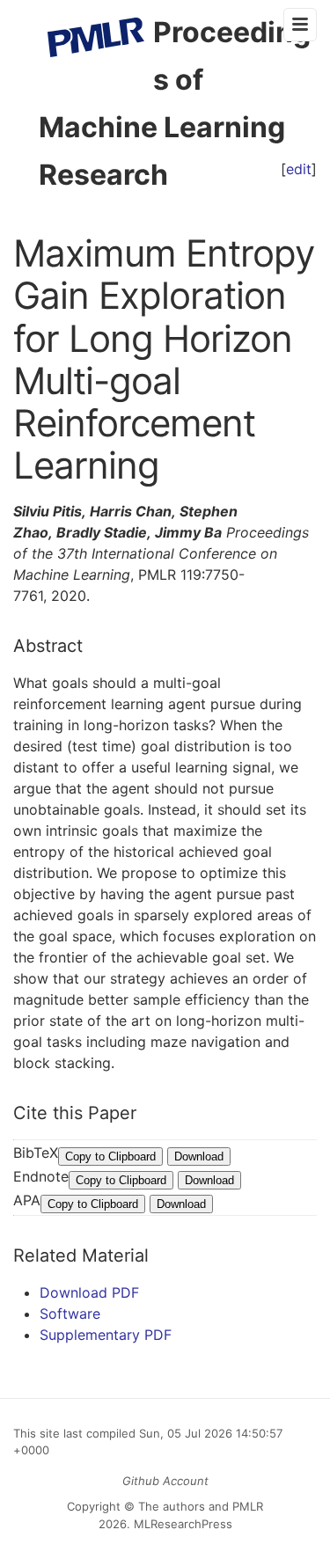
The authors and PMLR (200, 1506)
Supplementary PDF (106, 1334)
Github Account (165, 1481)
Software (70, 1313)
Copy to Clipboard (110, 1156)
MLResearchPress (181, 1524)
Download (199, 1156)
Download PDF (89, 1292)
